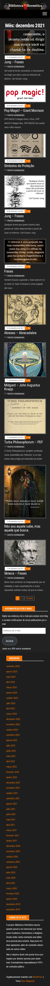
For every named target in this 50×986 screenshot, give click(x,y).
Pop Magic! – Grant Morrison (24, 110)
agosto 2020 (11, 867)
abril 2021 (10, 825)
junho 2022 (11, 751)
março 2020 (11, 888)
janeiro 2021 (11, 840)
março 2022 (11, 766)
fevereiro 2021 (12, 835)
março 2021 (11, 830)
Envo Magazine (27, 981)
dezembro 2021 (13, 782)
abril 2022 (10, 761)
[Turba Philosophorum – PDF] (25, 416)
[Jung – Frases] (25, 41)
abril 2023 (10, 708)
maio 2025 (10, 677)
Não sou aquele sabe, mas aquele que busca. (22, 528)
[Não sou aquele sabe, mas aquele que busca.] (25, 491)
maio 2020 (10, 877)
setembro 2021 (13, 798)
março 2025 (11, 687)
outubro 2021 (12, 793)
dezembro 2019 (13, 904)
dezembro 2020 (13, 846)
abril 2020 (10, 883)
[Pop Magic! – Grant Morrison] (25, 93)
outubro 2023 (12, 698)
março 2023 (11, 713)
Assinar (9, 640)
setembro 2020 (13, 862)
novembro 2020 (13, 851)
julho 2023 (10, 703)
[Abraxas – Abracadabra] (25, 309)
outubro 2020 (12, 856)
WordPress (38, 977)
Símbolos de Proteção (19, 166)
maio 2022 (10, 756)
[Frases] (25, 251)
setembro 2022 (13, 735)
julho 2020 (10, 872)
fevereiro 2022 (12, 772)
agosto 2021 (11, 803)
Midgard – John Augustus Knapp (22, 387)
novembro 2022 (13, 724)
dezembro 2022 (13, 719)
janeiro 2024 (11, 692)
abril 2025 (10, 682)
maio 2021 (10, 819)
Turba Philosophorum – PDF (23, 442)
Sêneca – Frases (15, 573)
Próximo (29, 598)
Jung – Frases (14, 62)
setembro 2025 (13, 666)
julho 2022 (10, 745)
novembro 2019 (13, 909)
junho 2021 (11, 814)
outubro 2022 (12, 729)
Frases (8, 271)
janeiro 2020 (11, 899)
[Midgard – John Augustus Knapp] (25, 359)
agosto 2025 (11, 671)
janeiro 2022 (11, 777)
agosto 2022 (11, 740)
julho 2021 (10, 809)
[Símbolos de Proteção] (25, 145)
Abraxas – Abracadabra (20, 333)
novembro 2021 (13, 788)
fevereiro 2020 (12, 893)
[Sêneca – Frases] (25, 552)
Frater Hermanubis (15, 67)
